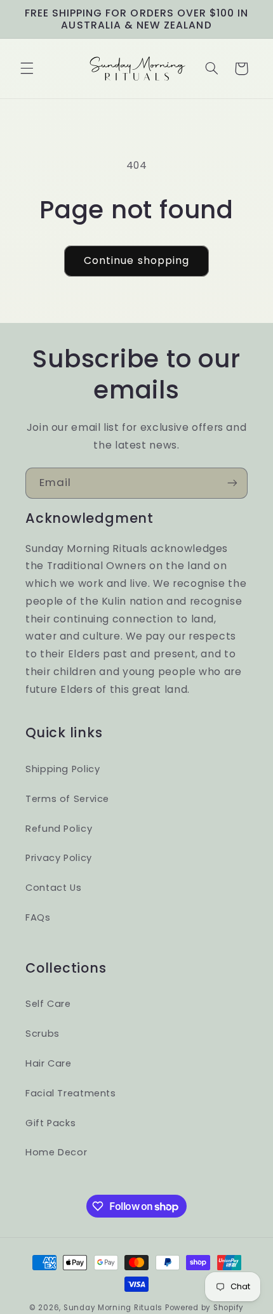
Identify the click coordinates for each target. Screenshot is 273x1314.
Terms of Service (67, 798)
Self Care (48, 1003)
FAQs (38, 917)
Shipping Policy (62, 769)
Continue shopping (136, 260)
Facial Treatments (70, 1093)
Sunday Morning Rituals (113, 1308)
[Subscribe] (232, 483)
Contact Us (53, 887)
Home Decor (56, 1152)
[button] (26, 68)
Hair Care (48, 1063)
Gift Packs (50, 1123)
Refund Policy (58, 828)
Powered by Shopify (204, 1308)
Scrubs (42, 1033)
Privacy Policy (58, 857)
